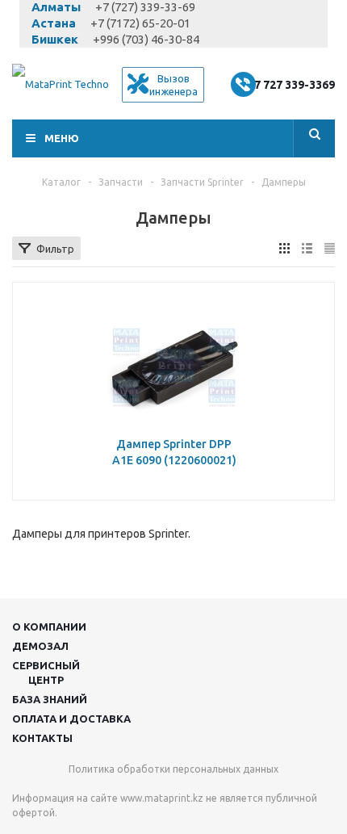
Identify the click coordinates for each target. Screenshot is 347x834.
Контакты (42, 738)
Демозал (40, 646)
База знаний (49, 699)
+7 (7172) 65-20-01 (140, 23)
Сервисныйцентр (46, 672)
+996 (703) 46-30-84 (146, 39)
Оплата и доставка (71, 718)
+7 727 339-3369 (291, 84)
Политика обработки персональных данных (173, 769)
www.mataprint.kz (161, 798)
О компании (49, 626)
